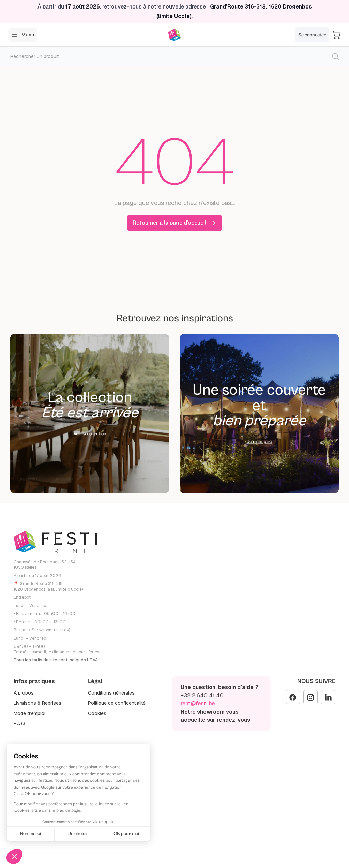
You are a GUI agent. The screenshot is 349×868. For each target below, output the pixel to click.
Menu (27, 35)
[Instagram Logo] (310, 697)
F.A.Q (19, 723)
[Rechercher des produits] (335, 56)
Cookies (97, 713)
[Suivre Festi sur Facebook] (293, 697)
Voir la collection (90, 434)
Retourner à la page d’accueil (169, 222)
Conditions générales (111, 693)
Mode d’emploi (29, 713)
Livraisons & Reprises (37, 703)
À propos (24, 693)
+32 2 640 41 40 (202, 695)
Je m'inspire (259, 441)
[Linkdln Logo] (328, 697)
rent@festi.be (198, 703)
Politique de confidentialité (117, 703)
